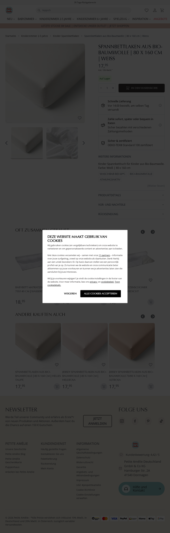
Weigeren (70, 293)
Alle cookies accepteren (100, 293)
